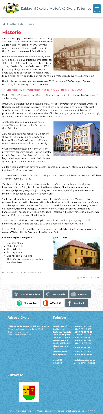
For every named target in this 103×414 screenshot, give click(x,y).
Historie (30, 24)
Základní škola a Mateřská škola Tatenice (3, 24)
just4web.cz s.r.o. (79, 411)
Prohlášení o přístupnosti (19, 411)
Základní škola (16, 24)
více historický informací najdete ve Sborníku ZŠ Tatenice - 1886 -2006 (45, 90)
